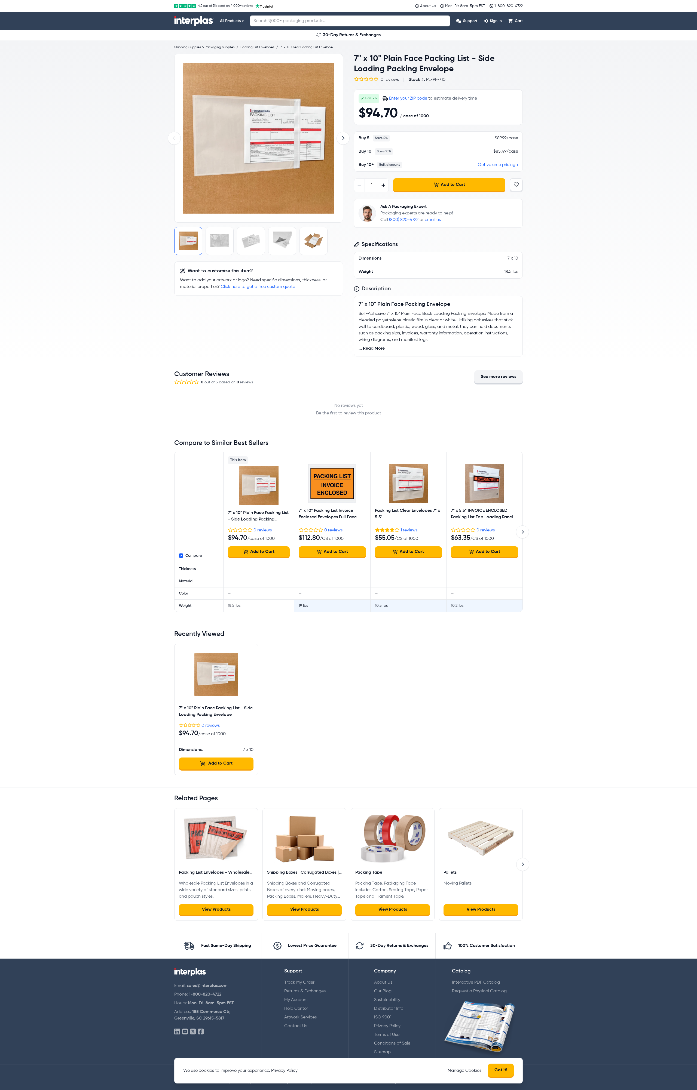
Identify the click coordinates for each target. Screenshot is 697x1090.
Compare (193, 556)
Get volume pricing (496, 165)
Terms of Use (386, 1035)
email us (433, 220)
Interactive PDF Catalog (476, 982)
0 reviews (262, 530)
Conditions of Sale (392, 1043)
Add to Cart (453, 185)
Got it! (500, 1070)
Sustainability (387, 1000)
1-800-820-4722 (205, 994)
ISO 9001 (382, 1017)
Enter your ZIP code (408, 98)
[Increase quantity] (383, 185)
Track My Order (299, 982)
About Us (383, 982)
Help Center (296, 1008)
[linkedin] (177, 1032)
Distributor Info (388, 1008)
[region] (258, 138)
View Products (216, 909)
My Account (296, 1000)
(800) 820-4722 (403, 220)
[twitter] (193, 1032)
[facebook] (201, 1032)
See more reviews (498, 377)
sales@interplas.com (207, 986)
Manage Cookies (464, 1071)
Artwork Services (300, 1017)
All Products (230, 21)
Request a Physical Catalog (479, 991)
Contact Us (295, 1026)
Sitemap (382, 1052)
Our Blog (383, 991)
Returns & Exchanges (305, 991)
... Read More (372, 348)
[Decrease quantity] (359, 185)
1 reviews (409, 530)
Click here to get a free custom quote (258, 287)
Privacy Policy (387, 1026)
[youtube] (185, 1032)
